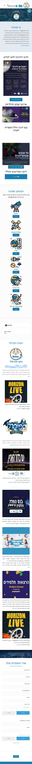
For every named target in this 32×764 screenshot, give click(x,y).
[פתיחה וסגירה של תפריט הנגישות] (29, 11)
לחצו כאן (19, 408)
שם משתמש (27, 670)
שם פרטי (28, 676)
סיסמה (28, 697)
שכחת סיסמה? (16, 743)
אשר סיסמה (27, 704)
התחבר (8, 712)
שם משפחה (27, 683)
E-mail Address (26, 690)
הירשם (8, 738)
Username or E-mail (25, 720)
